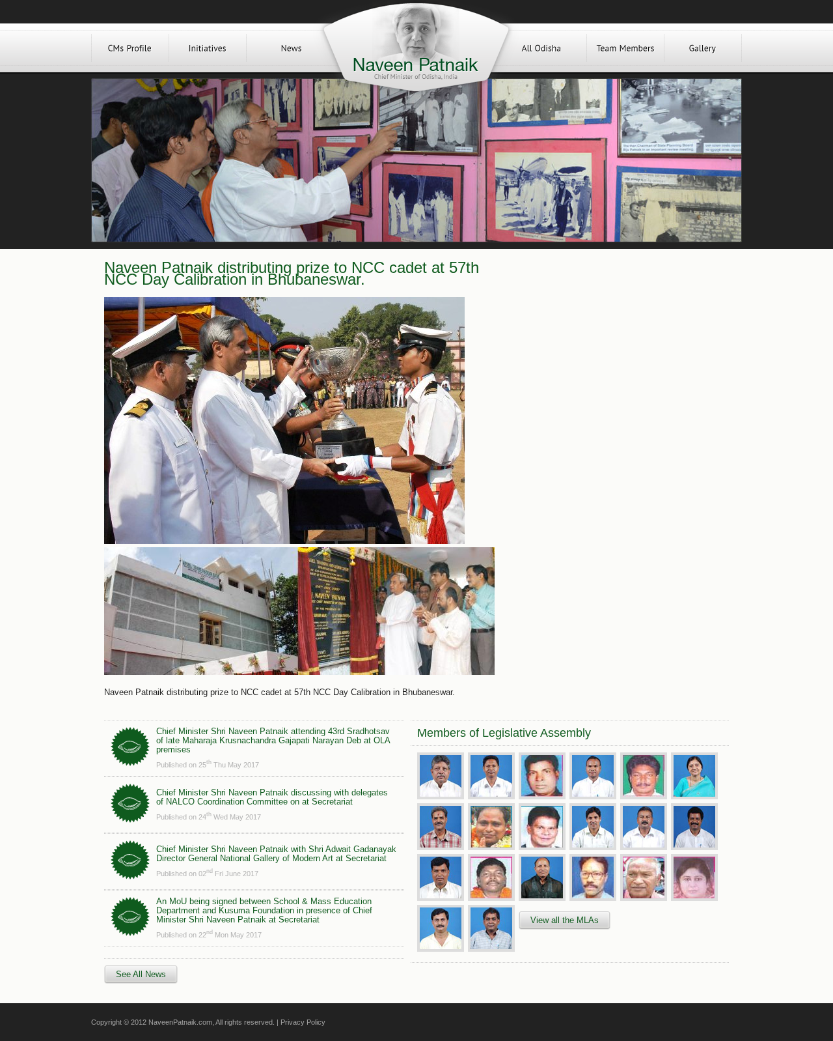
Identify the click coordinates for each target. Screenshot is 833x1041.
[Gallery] (702, 47)
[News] (291, 47)
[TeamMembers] (625, 47)
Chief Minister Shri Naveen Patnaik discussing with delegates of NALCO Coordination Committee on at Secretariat (272, 797)
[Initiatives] (207, 47)
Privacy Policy (302, 1022)
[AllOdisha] (541, 47)
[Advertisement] (610, 353)
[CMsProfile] (130, 47)
